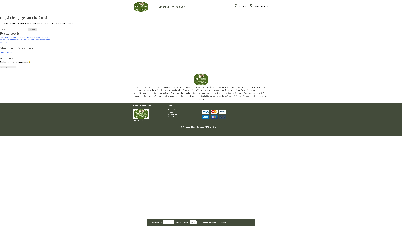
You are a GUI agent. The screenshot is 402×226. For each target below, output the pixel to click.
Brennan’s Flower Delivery (193, 127)
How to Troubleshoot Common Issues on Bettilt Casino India (24, 37)
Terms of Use (173, 110)
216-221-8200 (242, 6)
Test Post (4, 42)
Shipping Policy (173, 114)
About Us (171, 116)
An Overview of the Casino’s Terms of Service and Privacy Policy (25, 40)
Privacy (170, 112)
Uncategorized (6, 52)
